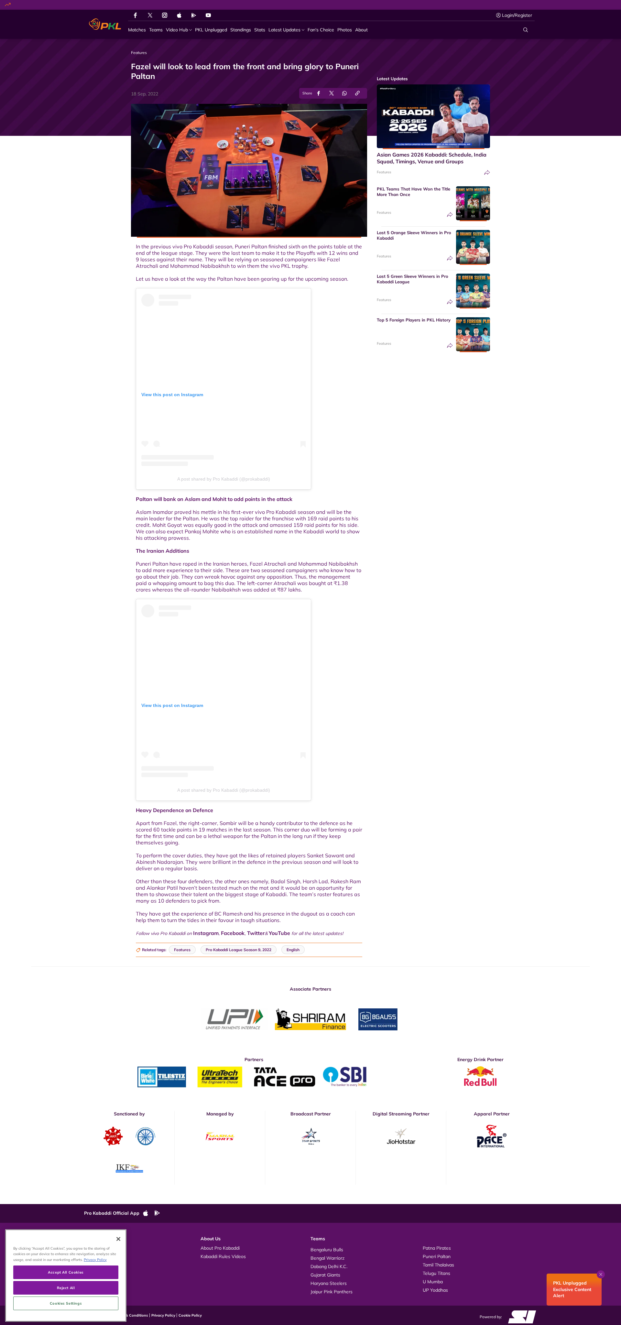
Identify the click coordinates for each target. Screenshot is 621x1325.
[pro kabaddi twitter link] (150, 15)
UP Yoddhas (435, 1290)
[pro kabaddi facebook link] (135, 15)
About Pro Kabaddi (220, 1248)
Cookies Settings (66, 1303)
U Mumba (433, 1282)
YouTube (280, 933)
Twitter (256, 933)
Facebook (233, 933)
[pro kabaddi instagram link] (164, 15)
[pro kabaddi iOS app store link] (179, 15)
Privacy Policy (163, 1315)
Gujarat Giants (325, 1275)
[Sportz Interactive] (520, 1317)
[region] (65, 1275)
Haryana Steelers (328, 1283)
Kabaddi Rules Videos (223, 1256)
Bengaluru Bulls (326, 1250)
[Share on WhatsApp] (344, 93)
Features (384, 172)
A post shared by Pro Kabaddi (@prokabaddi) (223, 479)
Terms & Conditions (131, 1315)
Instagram (206, 933)
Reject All (66, 1287)
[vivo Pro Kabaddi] (105, 24)
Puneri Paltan (437, 1256)
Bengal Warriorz (327, 1258)
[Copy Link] (357, 93)
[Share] (487, 172)
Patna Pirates (437, 1248)
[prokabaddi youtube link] (208, 15)
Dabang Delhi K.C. (328, 1266)
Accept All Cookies (65, 1272)
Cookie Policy (190, 1315)
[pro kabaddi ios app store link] (148, 1213)
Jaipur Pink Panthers (331, 1292)
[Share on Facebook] (318, 93)
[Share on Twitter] (331, 93)
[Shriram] (234, 1019)
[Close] (118, 1239)
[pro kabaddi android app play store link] (193, 15)
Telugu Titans (436, 1273)
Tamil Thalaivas (438, 1265)
